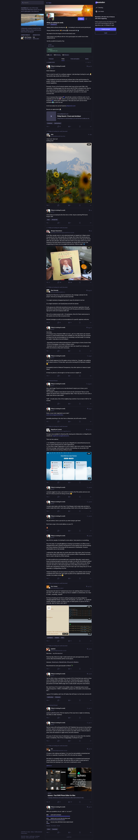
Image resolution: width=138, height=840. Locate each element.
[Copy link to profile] (86, 18)
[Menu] (89, 18)
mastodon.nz (53, 24)
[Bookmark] (80, 126)
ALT (89, 201)
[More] (91, 126)
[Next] (91, 62)
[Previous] (86, 62)
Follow (81, 19)
